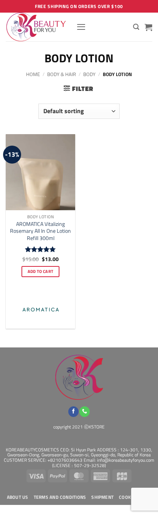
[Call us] (84, 411)
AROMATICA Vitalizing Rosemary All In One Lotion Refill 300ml (40, 231)
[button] (81, 26)
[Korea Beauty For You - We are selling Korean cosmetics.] (38, 27)
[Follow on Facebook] (73, 411)
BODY (89, 74)
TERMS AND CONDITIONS (60, 497)
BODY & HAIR (61, 74)
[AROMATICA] (40, 309)
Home (33, 74)
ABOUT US (17, 497)
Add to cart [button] (41, 271)
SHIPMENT (102, 497)
